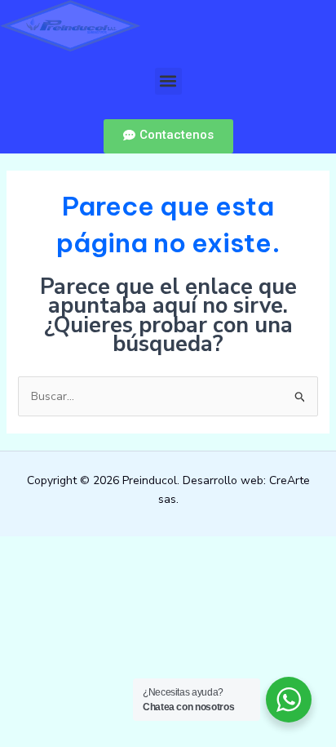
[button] (168, 81)
